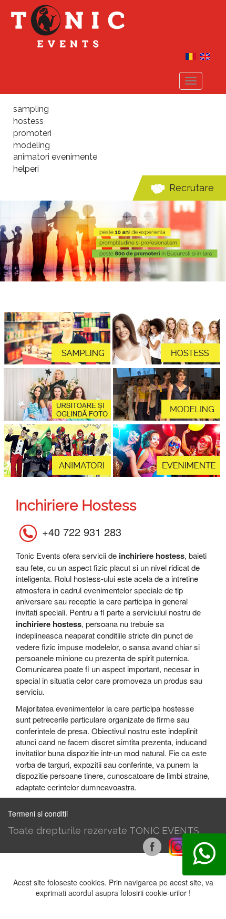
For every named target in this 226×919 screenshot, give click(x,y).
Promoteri (32, 133)
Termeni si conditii (38, 813)
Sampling (31, 109)
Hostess (28, 121)
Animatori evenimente (55, 157)
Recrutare (191, 187)
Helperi (26, 169)
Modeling (31, 145)
